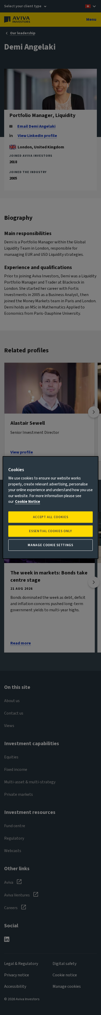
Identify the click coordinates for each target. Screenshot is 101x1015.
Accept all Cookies (50, 517)
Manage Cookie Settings (50, 545)
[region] (51, 507)
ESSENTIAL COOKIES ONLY (50, 531)
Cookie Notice (27, 501)
